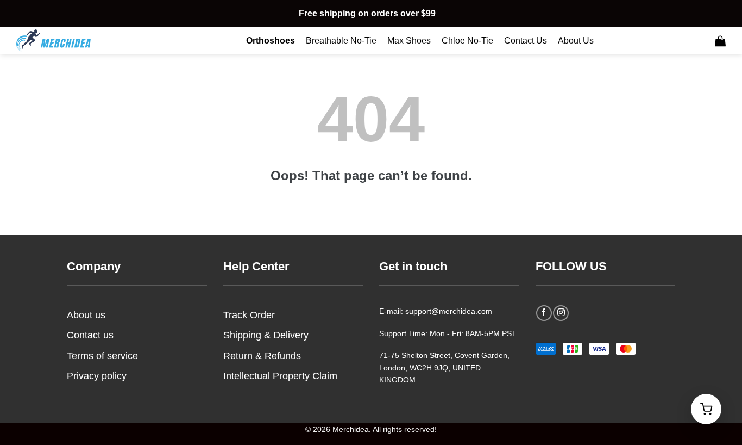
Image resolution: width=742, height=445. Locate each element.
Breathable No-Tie (341, 40)
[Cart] (720, 41)
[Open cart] (706, 409)
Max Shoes (409, 40)
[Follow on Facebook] (544, 313)
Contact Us (525, 40)
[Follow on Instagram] (561, 313)
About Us (576, 40)
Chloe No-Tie (467, 40)
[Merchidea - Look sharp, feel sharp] (70, 40)
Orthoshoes (270, 40)
